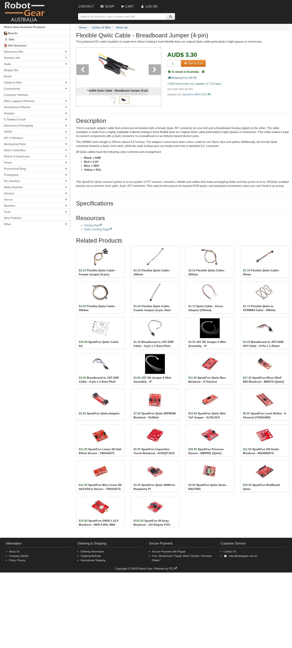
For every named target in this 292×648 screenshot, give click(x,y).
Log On (151, 6)
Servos (8, 199)
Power (8, 162)
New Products (12, 218)
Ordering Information (92, 551)
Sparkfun (9, 205)
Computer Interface (16, 94)
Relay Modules (13, 187)
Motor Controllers (15, 150)
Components (12, 88)
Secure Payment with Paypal (168, 551)
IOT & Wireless (13, 137)
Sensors (9, 193)
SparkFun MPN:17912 (195, 94)
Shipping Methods (90, 555)
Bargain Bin (11, 70)
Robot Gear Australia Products (24, 27)
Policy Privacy (17, 560)
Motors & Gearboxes (17, 156)
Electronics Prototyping (18, 125)
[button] (82, 77)
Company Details (19, 555)
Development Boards (17, 107)
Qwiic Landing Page (96, 229)
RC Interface (12, 181)
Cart (129, 6)
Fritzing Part (91, 225)
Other (7, 224)
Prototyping (11, 174)
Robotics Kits (12, 57)
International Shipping (92, 560)
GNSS (8, 131)
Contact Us (229, 551)
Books (8, 76)
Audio (7, 64)
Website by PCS (164, 568)
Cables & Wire (13, 82)
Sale (11, 39)
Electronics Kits (13, 51)
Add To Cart (195, 63)
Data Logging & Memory (19, 101)
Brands (12, 33)
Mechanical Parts (15, 144)
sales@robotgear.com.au (243, 555)
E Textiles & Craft (14, 119)
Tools (7, 211)
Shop (109, 6)
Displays (9, 113)
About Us (14, 551)
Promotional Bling (15, 168)
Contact (86, 6)
